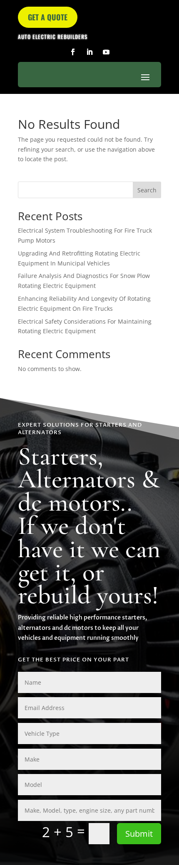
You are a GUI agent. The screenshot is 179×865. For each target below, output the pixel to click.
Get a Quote (47, 17)
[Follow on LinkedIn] (89, 52)
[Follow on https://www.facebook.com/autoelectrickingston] (73, 52)
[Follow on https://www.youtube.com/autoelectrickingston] (106, 52)
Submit (139, 833)
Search (147, 190)
